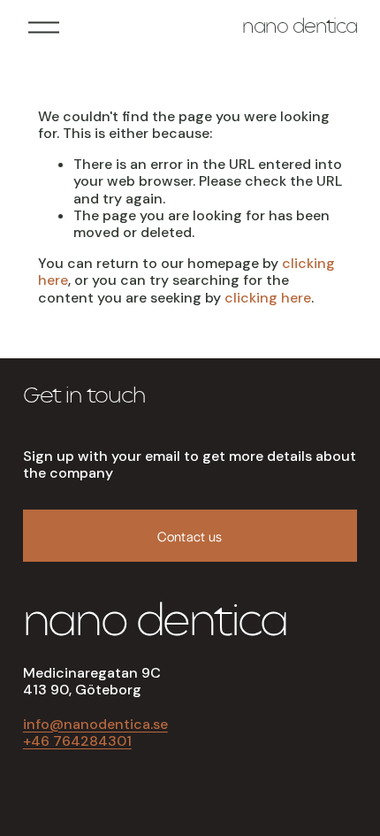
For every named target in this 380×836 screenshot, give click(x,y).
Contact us (189, 535)
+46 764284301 (77, 740)
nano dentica (299, 28)
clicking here (267, 297)
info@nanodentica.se (95, 724)
